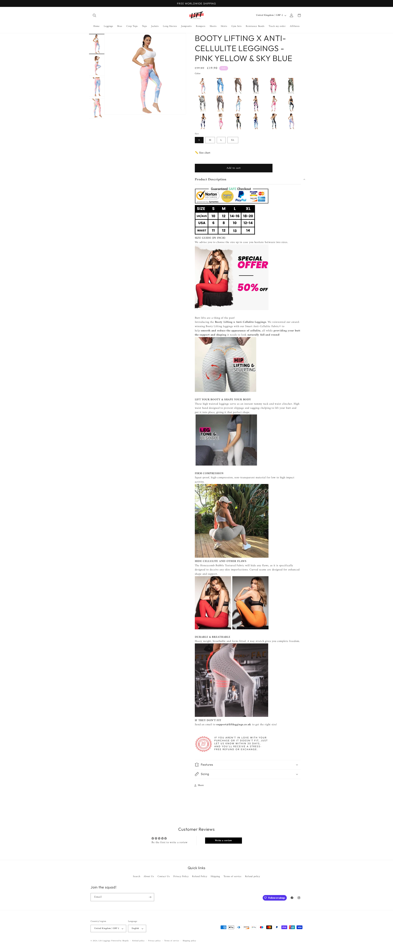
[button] (94, 15)
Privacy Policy (181, 876)
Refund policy (252, 876)
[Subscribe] (150, 897)
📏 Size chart (202, 152)
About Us (149, 876)
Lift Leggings (104, 940)
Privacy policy (154, 940)
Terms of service (232, 876)
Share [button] (201, 785)
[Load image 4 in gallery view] (97, 108)
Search (136, 877)
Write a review (223, 840)
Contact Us (164, 876)
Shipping (215, 876)
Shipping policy (189, 940)
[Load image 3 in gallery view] (97, 87)
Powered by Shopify (120, 940)
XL (232, 140)
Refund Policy (199, 876)
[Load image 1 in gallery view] (97, 44)
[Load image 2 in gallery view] (97, 65)
